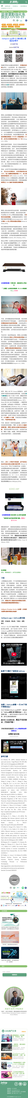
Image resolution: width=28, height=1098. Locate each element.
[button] (2, 2)
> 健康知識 (7, 6)
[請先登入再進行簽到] (14, 880)
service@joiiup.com (16, 1090)
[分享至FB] (26, 20)
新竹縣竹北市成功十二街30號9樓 (18, 1091)
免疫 (8, 84)
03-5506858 (14, 1088)
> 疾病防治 (15, 6)
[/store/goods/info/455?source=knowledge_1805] (14, 512)
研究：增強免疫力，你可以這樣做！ (11, 572)
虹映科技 (12, 1096)
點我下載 (15, 44)
